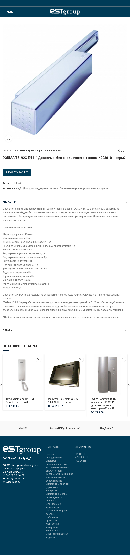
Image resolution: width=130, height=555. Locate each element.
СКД (18, 188)
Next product (125, 150)
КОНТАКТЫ (81, 457)
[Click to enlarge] (8, 138)
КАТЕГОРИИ (52, 447)
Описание (9, 202)
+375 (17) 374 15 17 (13, 478)
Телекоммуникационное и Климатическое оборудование (59, 477)
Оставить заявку (17, 172)
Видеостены (53, 530)
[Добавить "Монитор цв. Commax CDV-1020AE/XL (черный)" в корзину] (81, 359)
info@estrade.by (11, 482)
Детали (7, 330)
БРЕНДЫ (80, 454)
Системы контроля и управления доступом (37, 150)
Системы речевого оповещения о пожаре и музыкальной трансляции (56, 501)
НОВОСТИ (80, 460)
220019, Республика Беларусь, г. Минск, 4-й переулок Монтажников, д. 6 (21, 468)
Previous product (119, 150)
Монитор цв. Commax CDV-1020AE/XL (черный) (63, 400)
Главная (7, 150)
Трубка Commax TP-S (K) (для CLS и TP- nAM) (20, 400)
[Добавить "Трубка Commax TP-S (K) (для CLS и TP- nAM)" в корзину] (38, 359)
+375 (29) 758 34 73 (13, 475)
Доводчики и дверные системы (40, 188)
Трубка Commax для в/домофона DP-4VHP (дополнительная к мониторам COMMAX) (103, 404)
